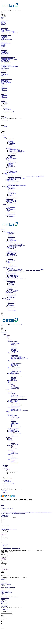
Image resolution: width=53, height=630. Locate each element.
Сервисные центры (5, 598)
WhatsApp (5, 120)
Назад (8, 335)
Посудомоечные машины (32, 512)
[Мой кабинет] (1, 314)
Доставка (3, 590)
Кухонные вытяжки (15, 343)
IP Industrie (13, 452)
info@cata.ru (4, 117)
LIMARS (10, 439)
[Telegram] (14, 496)
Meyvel (12, 456)
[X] (6, 496)
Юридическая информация (6, 592)
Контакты (3, 599)
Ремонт (2, 601)
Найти (2, 615)
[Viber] (8, 496)
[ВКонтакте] (1, 496)
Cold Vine (13, 443)
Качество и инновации (6, 584)
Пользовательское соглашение (7, 588)
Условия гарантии (4, 591)
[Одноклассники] (3, 496)
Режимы (5, 545)
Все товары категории (5, 567)
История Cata (3, 581)
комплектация (6, 546)
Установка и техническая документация (9, 596)
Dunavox (13, 447)
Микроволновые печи (16, 371)
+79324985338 (4, 102)
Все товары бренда (5, 569)
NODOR (10, 392)
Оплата (2, 593)
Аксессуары (13, 386)
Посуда (16, 513)
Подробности (3, 534)
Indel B (12, 461)
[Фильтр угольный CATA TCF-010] (8, 529)
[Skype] (12, 496)
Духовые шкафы (14, 355)
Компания (3, 579)
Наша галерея (4, 583)
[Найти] (2, 13)
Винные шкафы (21, 513)
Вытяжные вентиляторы (16, 375)
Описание (5, 544)
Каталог (7, 336)
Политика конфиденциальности (8, 587)
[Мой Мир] (5, 496)
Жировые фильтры (5, 516)
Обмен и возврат (4, 602)
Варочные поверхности (16, 363)
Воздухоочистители (10, 513)
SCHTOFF (10, 414)
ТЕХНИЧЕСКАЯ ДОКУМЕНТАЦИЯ (11, 548)
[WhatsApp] (10, 496)
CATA (9, 340)
